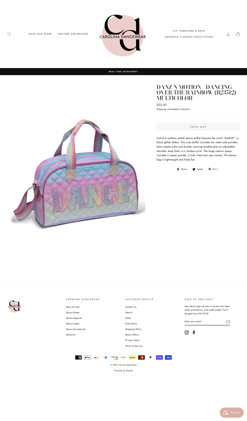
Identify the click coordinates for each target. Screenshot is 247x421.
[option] (123, 71)
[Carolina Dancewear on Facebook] (194, 332)
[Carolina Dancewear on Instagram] (187, 332)
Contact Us (130, 307)
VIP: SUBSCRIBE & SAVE (189, 30)
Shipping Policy (133, 329)
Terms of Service (133, 346)
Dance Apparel (74, 318)
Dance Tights (72, 323)
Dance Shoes (72, 312)
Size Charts (131, 323)
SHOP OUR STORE (40, 33)
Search (128, 312)
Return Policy (132, 334)
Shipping (161, 109)
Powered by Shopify (123, 370)
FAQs (128, 318)
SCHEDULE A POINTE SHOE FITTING (189, 36)
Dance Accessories (76, 329)
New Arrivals (72, 307)
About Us (70, 334)
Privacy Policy (132, 340)
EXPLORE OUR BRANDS (73, 33)
